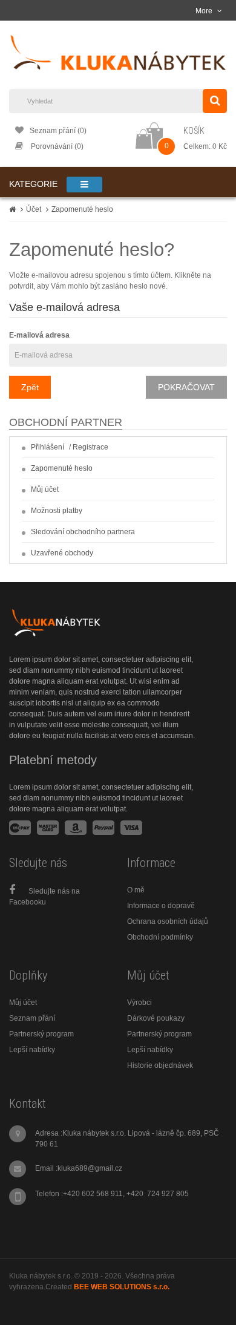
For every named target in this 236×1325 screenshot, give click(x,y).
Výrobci (139, 1002)
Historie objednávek (160, 1065)
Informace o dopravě (161, 905)
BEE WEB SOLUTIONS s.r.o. (121, 1287)
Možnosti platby (56, 510)
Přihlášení (47, 447)
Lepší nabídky (32, 1049)
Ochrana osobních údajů (167, 921)
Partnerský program (41, 1034)
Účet (33, 209)
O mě (136, 890)
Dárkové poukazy (156, 1018)
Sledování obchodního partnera (83, 532)
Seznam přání (32, 1018)
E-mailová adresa (39, 335)
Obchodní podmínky (160, 937)
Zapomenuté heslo (82, 209)
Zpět (30, 387)
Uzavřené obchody (62, 553)
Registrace (90, 447)
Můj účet (45, 489)
